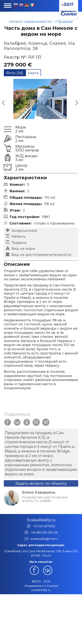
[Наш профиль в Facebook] (34, 570)
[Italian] (32, 6)
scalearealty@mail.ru (44, 539)
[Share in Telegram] (46, 422)
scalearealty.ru (41, 590)
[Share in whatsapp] (36, 422)
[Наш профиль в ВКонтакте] (47, 570)
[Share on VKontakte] (17, 422)
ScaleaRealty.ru (41, 520)
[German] (26, 6)
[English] (21, 6)
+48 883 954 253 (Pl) (44, 532)
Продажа (64, 21)
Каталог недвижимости (30, 21)
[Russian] (15, 6)
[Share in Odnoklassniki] (27, 422)
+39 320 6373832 (44, 526)
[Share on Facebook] (7, 422)
